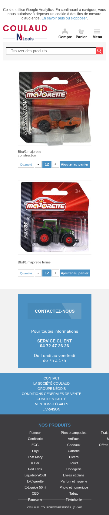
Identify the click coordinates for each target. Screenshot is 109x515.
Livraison (51, 409)
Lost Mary (35, 457)
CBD (35, 493)
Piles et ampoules (74, 432)
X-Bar (35, 463)
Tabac (73, 493)
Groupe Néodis (52, 388)
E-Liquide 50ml (35, 487)
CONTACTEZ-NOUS (54, 311)
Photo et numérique (74, 487)
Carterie (74, 451)
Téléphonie (74, 499)
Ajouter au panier (74, 164)
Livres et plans (73, 475)
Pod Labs (35, 469)
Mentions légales (51, 404)
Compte (65, 37)
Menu (97, 37)
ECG (35, 445)
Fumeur (35, 432)
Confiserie (35, 439)
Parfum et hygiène (74, 481)
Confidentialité (51, 399)
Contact (52, 378)
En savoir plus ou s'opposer (64, 18)
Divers (74, 457)
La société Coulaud (51, 383)
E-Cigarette (35, 481)
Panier (81, 37)
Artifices (74, 439)
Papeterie (35, 499)
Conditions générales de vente (51, 394)
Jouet (74, 463)
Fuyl (35, 451)
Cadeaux (74, 445)
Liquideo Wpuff (35, 475)
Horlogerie (73, 469)
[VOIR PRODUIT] (54, 108)
